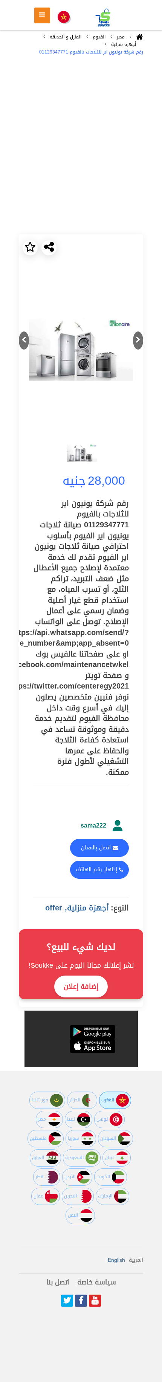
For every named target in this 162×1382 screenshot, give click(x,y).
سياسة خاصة (96, 1282)
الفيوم (99, 37)
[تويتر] (67, 1301)
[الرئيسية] (139, 39)
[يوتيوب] (95, 1301)
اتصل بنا (58, 1282)
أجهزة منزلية (123, 44)
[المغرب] (64, 17)
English (116, 1260)
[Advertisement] (81, 146)
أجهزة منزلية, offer (77, 908)
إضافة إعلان (81, 986)
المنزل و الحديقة (65, 37)
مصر (121, 37)
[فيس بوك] (81, 1301)
